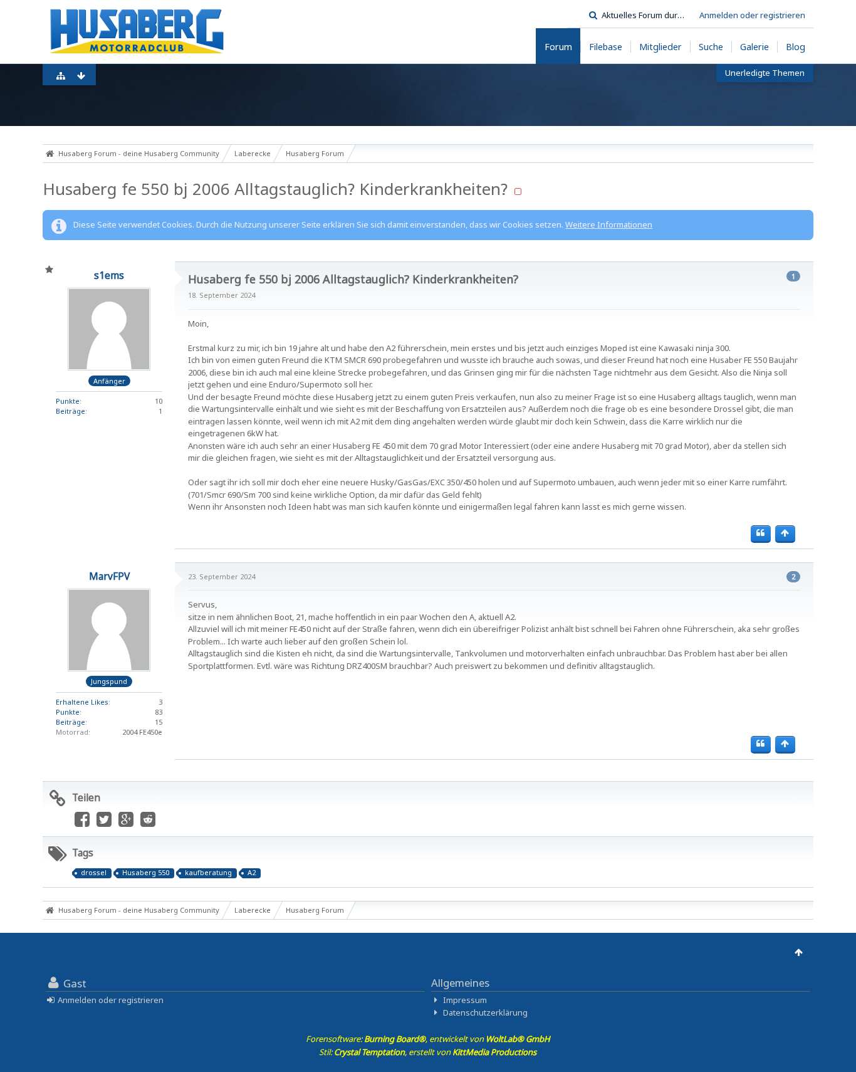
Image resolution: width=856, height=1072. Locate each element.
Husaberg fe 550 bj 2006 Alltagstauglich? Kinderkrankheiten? (275, 188)
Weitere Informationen (608, 224)
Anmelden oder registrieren (752, 15)
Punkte (68, 401)
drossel (94, 872)
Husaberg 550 (145, 872)
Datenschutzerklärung (485, 1012)
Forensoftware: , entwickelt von (428, 1038)
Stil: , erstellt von (427, 1052)
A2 (252, 872)
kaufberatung (208, 872)
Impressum (465, 1000)
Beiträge (70, 411)
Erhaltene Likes (82, 702)
